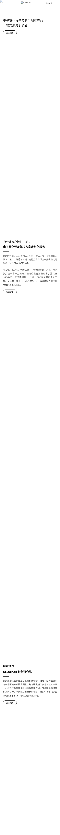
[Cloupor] (30, 3)
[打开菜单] (4, 3)
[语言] (57, 3)
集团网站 (48, 3)
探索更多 (10, 33)
